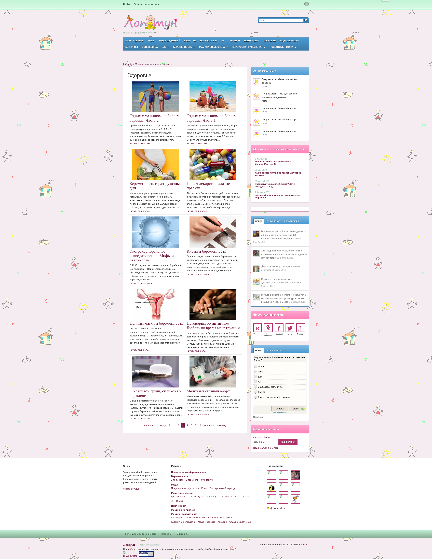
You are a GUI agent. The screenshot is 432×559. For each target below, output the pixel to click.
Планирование (134, 40)
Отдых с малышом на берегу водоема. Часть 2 (154, 118)
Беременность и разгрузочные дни (156, 185)
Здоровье (269, 40)
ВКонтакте (257, 334)
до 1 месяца (178, 496)
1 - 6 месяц (193, 496)
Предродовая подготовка (185, 488)
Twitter (290, 334)
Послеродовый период (222, 488)
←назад (161, 425)
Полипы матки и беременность (156, 323)
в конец (221, 425)
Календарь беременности (140, 533)
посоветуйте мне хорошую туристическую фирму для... (278, 196)
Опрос (258, 350)
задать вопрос (282, 149)
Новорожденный (169, 40)
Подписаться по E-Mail (265, 447)
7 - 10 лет (248, 496)
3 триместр (206, 479)
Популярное (273, 221)
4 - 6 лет (235, 496)
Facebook (279, 334)
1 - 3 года (223, 496)
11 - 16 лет (177, 501)
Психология (251, 40)
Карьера (222, 521)
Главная (127, 64)
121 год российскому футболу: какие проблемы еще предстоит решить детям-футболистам (284, 254)
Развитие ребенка (182, 493)
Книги (233, 40)
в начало (149, 425)
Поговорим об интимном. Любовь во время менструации (213, 325)
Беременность (182, 47)
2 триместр (192, 479)
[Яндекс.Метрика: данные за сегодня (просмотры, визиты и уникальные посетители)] (130, 554)
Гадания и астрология (183, 521)
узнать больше (131, 488)
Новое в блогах (275, 350)
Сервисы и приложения (247, 47)
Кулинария (177, 517)
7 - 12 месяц (209, 496)
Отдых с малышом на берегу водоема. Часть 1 (211, 118)
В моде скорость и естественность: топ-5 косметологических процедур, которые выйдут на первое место (283, 298)
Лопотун (129, 544)
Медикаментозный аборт (208, 391)
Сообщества (150, 47)
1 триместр (177, 479)
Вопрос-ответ (208, 40)
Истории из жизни (195, 517)
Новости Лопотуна (281, 47)
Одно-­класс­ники (268, 335)
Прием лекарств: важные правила (208, 185)
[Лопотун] (150, 25)
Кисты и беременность (206, 251)
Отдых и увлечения (240, 521)
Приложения (178, 505)
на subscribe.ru (261, 437)
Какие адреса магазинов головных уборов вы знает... (278, 174)
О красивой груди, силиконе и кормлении (156, 393)
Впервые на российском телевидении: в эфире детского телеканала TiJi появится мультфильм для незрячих (283, 235)
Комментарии (291, 221)
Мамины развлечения (147, 64)
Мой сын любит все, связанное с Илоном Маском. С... (273, 162)
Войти (127, 4)
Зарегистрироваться (146, 4)
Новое (258, 221)
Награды (166, 533)
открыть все (299, 149)
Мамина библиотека (212, 47)
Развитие (190, 40)
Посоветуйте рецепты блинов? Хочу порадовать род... (275, 185)
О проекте (183, 533)
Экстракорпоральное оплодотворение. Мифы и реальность (152, 255)
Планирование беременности (188, 472)
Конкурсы (131, 47)
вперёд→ (209, 425)
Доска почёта (277, 508)
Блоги (165, 47)
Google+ (300, 334)
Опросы (258, 417)
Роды (151, 40)
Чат (223, 40)
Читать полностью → (141, 143)
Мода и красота (289, 40)
